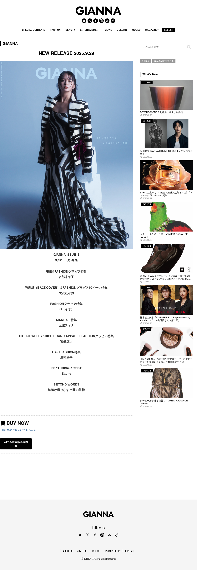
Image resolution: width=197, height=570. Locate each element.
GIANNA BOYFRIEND (164, 61)
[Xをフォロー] (90, 20)
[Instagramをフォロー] (101, 20)
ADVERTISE (82, 551)
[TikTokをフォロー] (113, 20)
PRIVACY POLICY (112, 551)
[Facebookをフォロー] (95, 20)
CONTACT (129, 551)
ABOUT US (68, 551)
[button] (188, 47)
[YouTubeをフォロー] (107, 20)
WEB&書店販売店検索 (16, 444)
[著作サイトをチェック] (84, 20)
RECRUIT (96, 551)
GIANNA (145, 61)
